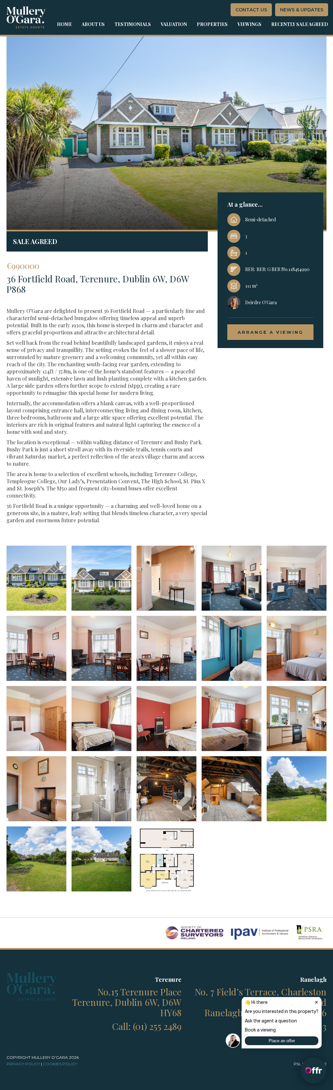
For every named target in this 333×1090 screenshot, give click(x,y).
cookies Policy (60, 1063)
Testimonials (132, 24)
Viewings (249, 24)
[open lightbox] (36, 578)
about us (93, 24)
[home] (26, 17)
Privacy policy (23, 1063)
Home (64, 24)
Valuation (174, 24)
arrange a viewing (270, 332)
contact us (251, 10)
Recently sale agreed (299, 24)
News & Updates (301, 10)
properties (212, 24)
